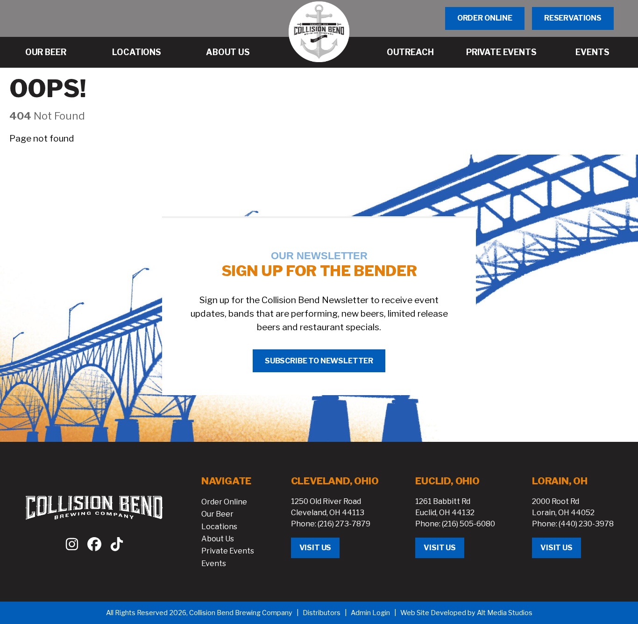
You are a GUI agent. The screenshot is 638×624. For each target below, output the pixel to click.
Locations (219, 526)
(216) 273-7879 (344, 523)
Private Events (227, 550)
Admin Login (370, 613)
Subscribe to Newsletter (319, 360)
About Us (217, 538)
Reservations (573, 18)
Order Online (484, 18)
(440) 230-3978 (586, 523)
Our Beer (217, 514)
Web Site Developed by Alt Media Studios (466, 613)
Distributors (321, 613)
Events (213, 563)
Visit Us (315, 547)
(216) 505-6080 (468, 523)
